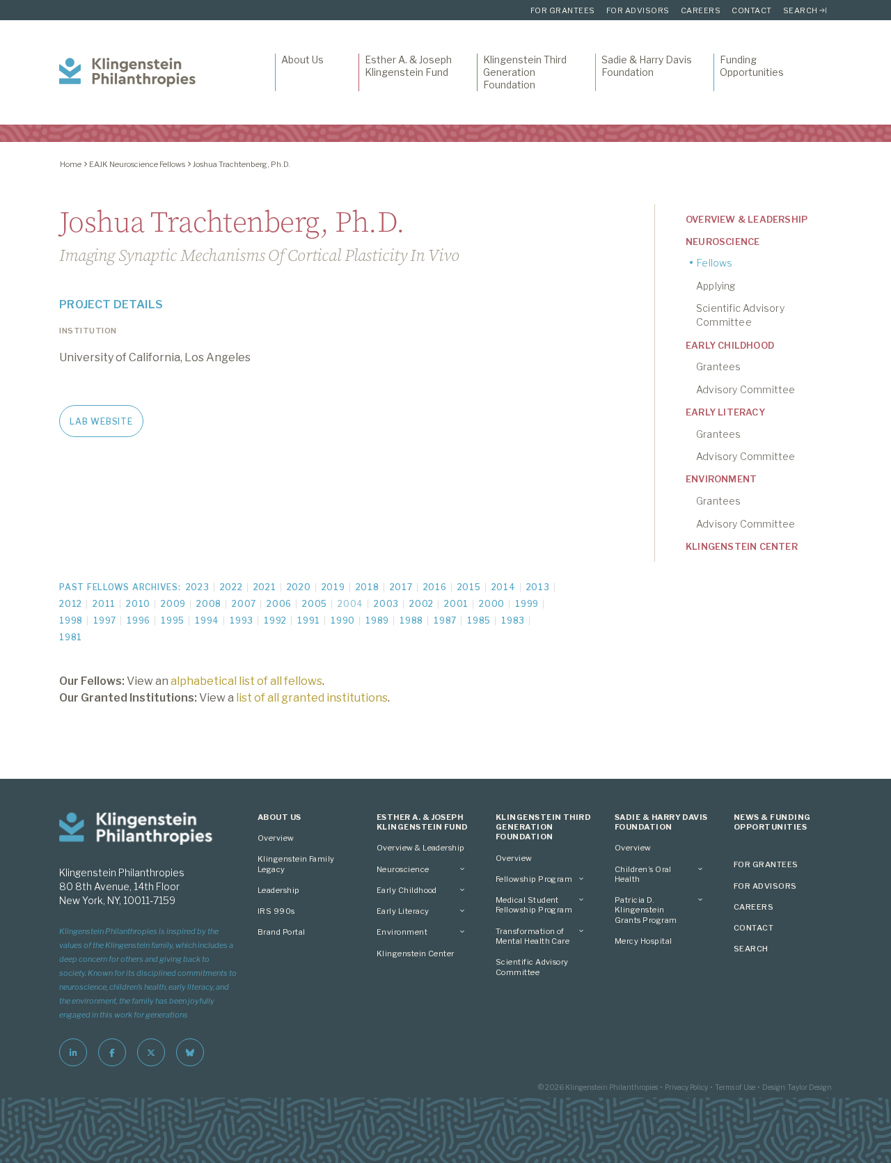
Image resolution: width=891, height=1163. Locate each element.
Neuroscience (722, 241)
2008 (208, 604)
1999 (527, 604)
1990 (343, 620)
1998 (71, 620)
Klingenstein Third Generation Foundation (525, 72)
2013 (538, 587)
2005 (314, 604)
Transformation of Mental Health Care (532, 936)
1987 (445, 620)
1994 (207, 620)
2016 (435, 587)
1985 (479, 620)
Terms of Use (735, 1087)
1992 (275, 620)
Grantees (718, 366)
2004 (350, 604)
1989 (377, 620)
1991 (308, 620)
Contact (752, 10)
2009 (173, 604)
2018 (367, 587)
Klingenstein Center (742, 546)
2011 (104, 604)
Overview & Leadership (746, 219)
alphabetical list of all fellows (246, 681)
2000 (492, 604)
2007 (244, 604)
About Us (302, 59)
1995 (172, 620)
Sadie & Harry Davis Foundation (646, 66)
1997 (104, 620)
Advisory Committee (746, 389)
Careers (701, 10)
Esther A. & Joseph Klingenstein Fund (408, 66)
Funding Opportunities (752, 66)
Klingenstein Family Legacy (296, 863)
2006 (279, 604)
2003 (386, 604)
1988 (411, 620)
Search (800, 10)
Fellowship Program (534, 879)
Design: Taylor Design (797, 1087)
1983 (513, 620)
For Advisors (638, 10)
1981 (70, 637)
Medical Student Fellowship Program (534, 905)
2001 (456, 604)
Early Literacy (725, 412)
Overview (276, 838)
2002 (421, 604)
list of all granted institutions (312, 697)
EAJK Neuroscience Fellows (137, 164)
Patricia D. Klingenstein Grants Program (646, 910)
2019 (333, 587)
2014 (503, 587)
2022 (231, 587)
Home (70, 164)
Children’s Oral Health (643, 874)
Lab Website (101, 421)
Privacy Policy (686, 1087)
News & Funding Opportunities (772, 822)
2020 (299, 587)
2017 (401, 587)
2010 (138, 604)
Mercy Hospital (643, 941)
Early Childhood (730, 345)
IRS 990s (276, 911)
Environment (721, 478)
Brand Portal (282, 932)
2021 (264, 587)
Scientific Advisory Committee (740, 315)
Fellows (714, 263)
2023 (198, 587)
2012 (70, 604)
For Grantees (562, 10)
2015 (469, 587)
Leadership (279, 890)
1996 (138, 620)
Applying (716, 286)
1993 (241, 620)
